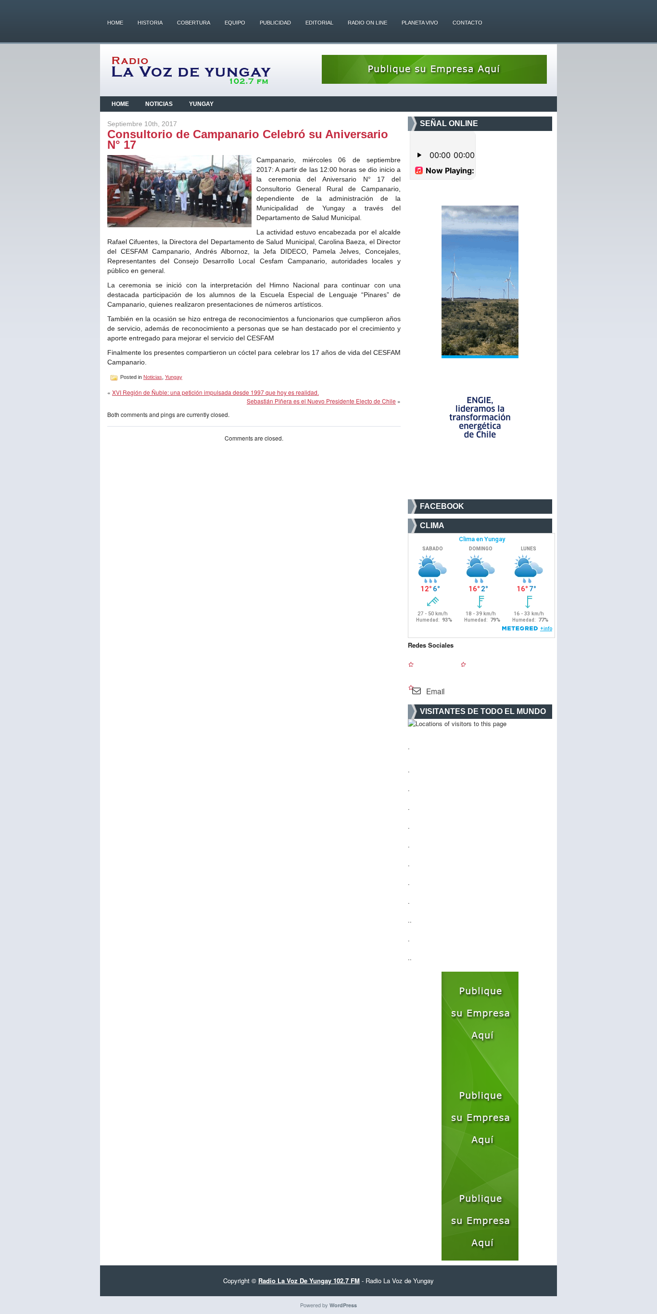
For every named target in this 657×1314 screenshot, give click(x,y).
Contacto (467, 23)
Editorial (319, 23)
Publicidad (275, 23)
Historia (150, 23)
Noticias (159, 104)
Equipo (235, 23)
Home (115, 23)
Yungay (201, 104)
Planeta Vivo (420, 23)
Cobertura (193, 23)
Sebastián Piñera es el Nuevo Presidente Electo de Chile (321, 401)
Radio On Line (367, 23)
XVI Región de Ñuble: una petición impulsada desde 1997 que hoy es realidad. (215, 392)
